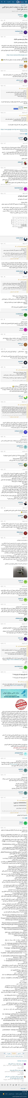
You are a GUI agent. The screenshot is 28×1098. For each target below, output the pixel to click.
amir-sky (20, 107)
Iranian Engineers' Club (20, 1096)
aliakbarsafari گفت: (21, 646)
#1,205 (2, 112)
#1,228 (2, 775)
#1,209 (2, 243)
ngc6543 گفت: (23, 280)
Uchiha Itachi (19, 238)
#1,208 (2, 193)
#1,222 (2, 586)
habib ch (20, 581)
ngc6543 (20, 138)
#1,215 (2, 402)
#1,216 (2, 436)
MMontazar (20, 532)
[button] (26, 2)
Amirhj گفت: (23, 116)
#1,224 (2, 624)
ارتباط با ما (25, 1094)
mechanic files (19, 31)
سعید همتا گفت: (23, 682)
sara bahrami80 (19, 666)
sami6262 (20, 516)
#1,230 (2, 827)
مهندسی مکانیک (13, 764)
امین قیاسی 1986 (22, 11)
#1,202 (2, 37)
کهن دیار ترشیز (19, 80)
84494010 (20, 464)
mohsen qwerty (19, 431)
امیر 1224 (21, 396)
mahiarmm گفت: (22, 800)
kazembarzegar (19, 188)
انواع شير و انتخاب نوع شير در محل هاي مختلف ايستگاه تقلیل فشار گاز (14, 1077)
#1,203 (2, 71)
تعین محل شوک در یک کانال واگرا (16, 1064)
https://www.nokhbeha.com (14, 660)
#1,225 (2, 643)
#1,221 (2, 537)
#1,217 (2, 451)
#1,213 (2, 349)
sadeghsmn (20, 446)
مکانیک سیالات (21, 1068)
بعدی (9, 1053)
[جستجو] (1, 1)
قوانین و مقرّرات (18, 1094)
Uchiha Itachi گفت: (22, 370)
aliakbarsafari (19, 618)
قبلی (19, 1053)
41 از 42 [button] (14, 1053)
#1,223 (2, 604)
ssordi (21, 329)
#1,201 (2, 20)
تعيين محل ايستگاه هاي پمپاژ (17, 1070)
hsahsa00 (20, 15)
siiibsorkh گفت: (22, 405)
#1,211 (2, 319)
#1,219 (2, 508)
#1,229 (2, 797)
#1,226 (2, 672)
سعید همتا (20, 638)
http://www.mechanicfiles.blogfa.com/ (16, 55)
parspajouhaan (19, 753)
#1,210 (2, 277)
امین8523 (20, 344)
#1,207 (2, 167)
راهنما (6, 1094)
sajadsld (20, 769)
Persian (24, 1092)
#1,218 (2, 469)
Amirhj (21, 65)
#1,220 (2, 521)
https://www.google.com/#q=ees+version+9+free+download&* (14, 130)
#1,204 (2, 85)
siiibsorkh (20, 162)
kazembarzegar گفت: (21, 246)
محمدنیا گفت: (23, 88)
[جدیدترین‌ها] (4, 1)
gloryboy (20, 502)
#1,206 (2, 143)
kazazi (21, 822)
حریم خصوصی (11, 1094)
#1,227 (2, 758)
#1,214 (2, 367)
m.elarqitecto (19, 314)
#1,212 (2, 334)
